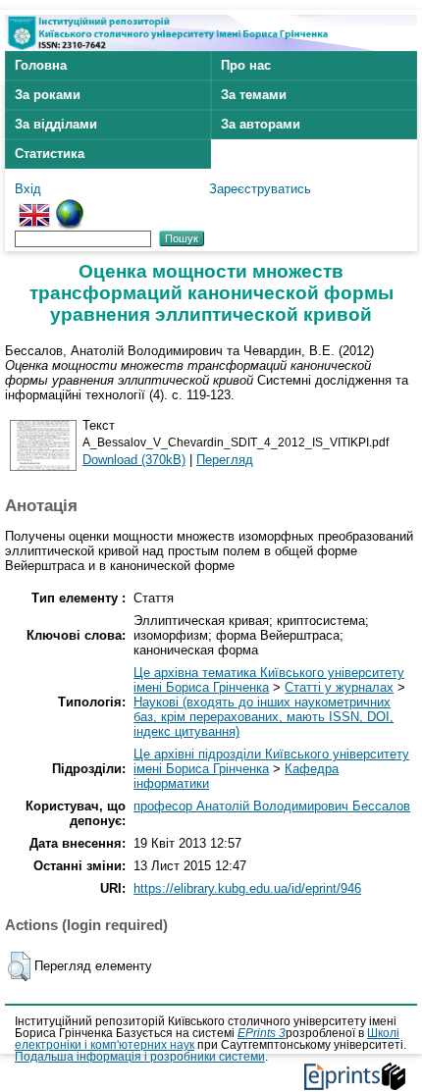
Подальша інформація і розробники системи (140, 1057)
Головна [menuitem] (41, 65)
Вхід (28, 189)
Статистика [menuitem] (49, 153)
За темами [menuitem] (254, 94)
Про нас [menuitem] (246, 65)
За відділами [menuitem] (56, 124)
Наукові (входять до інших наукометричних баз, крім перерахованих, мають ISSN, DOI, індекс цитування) (263, 717)
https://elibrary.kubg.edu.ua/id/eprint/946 (247, 888)
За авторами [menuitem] (260, 124)
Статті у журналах (339, 687)
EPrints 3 (261, 1033)
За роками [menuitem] (47, 94)
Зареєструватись (260, 189)
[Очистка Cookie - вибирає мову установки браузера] (69, 206)
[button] (19, 966)
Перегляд (224, 459)
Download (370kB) (133, 459)
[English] (34, 206)
